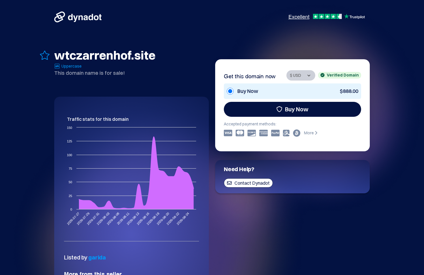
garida (97, 257)
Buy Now (296, 109)
